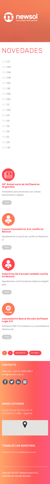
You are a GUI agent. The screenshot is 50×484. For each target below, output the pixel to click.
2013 (4, 126)
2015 (4, 115)
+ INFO (7, 202)
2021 (4, 83)
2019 (4, 94)
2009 (4, 147)
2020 (4, 88)
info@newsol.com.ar (27, 452)
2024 (4, 67)
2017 (4, 104)
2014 (4, 121)
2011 (4, 137)
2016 (4, 110)
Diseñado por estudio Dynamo (16, 476)
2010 (4, 142)
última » (35, 353)
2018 (4, 99)
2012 (4, 131)
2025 (4, 61)
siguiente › (21, 353)
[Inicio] (21, 11)
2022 (4, 78)
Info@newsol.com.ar (13, 374)
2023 (4, 72)
